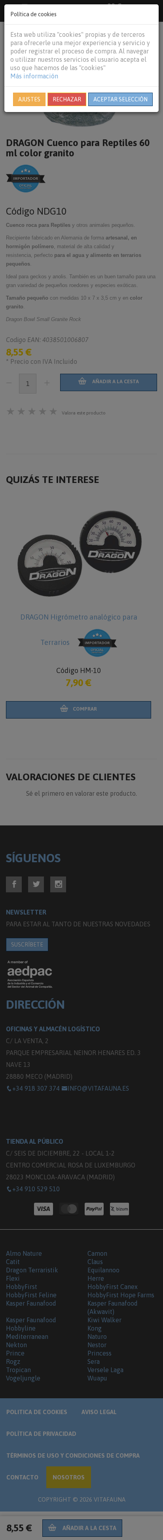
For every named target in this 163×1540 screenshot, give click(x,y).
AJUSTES (29, 99)
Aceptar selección (120, 99)
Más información (34, 76)
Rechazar (67, 99)
